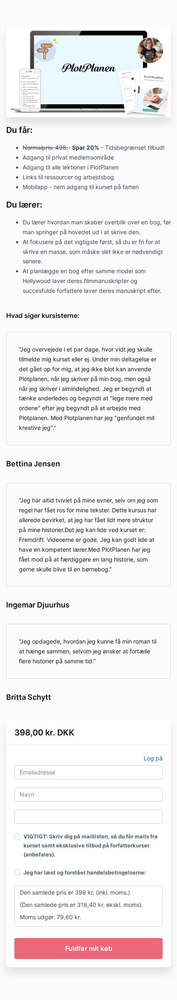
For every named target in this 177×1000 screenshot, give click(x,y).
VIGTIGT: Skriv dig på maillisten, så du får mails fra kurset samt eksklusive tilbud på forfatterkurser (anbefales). (90, 845)
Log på (153, 758)
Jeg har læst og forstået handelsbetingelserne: (84, 872)
